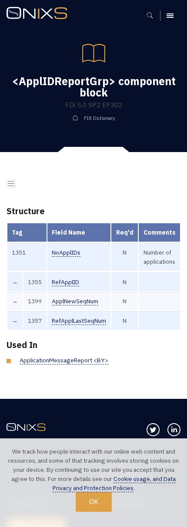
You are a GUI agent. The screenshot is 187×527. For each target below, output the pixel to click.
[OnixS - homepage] (39, 14)
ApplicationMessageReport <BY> (64, 360)
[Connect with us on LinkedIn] (173, 429)
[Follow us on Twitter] (153, 429)
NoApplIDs (66, 252)
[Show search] (152, 15)
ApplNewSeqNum (75, 301)
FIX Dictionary (99, 118)
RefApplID (65, 282)
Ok (93, 501)
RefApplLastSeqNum (79, 321)
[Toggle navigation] (11, 183)
